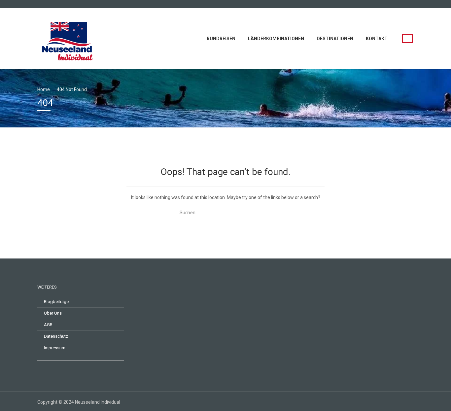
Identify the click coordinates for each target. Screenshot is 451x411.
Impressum (54, 347)
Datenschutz (56, 336)
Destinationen (335, 38)
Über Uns (53, 313)
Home (43, 89)
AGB (48, 324)
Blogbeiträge (56, 301)
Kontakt (377, 38)
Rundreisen (221, 38)
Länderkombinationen (276, 38)
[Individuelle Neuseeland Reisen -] (68, 38)
